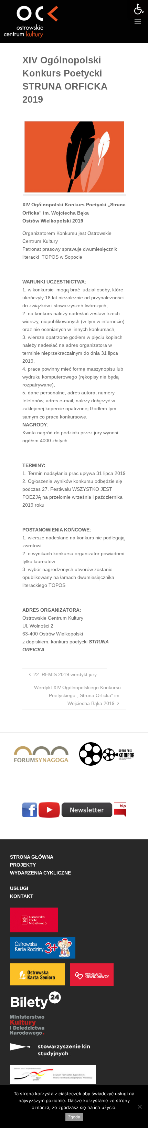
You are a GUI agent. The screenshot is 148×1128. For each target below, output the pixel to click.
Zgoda (74, 1117)
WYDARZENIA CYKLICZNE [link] (40, 873)
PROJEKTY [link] (23, 865)
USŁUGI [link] (19, 888)
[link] (139, 9)
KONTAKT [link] (21, 896)
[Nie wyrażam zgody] (139, 1106)
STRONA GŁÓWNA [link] (31, 857)
